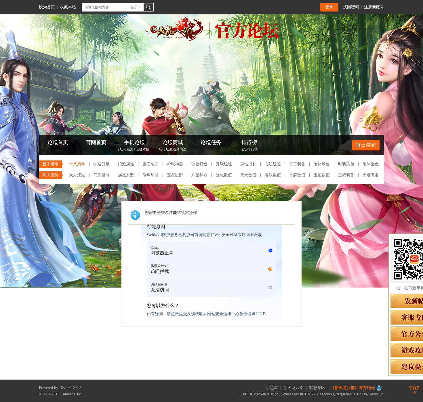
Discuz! (65, 388)
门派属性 (126, 164)
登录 (329, 7)
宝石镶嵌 (150, 164)
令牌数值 (297, 175)
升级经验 (224, 164)
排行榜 (249, 145)
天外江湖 (77, 175)
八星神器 (199, 175)
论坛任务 (211, 142)
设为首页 (47, 7)
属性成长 (248, 164)
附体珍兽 (322, 164)
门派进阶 (102, 175)
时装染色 (346, 164)
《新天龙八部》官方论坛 (353, 388)
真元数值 (248, 175)
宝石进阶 (175, 175)
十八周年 (77, 164)
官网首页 (96, 142)
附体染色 (371, 164)
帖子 (134, 7)
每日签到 (366, 145)
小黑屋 (272, 388)
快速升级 (102, 164)
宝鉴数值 (322, 175)
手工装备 (297, 164)
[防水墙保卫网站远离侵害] (379, 388)
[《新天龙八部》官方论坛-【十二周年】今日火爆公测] (211, 40)
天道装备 (371, 175)
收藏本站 (68, 7)
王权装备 (346, 175)
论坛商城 (172, 145)
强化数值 (224, 175)
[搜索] (148, 7)
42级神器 (175, 164)
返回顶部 (414, 386)
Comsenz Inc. (71, 394)
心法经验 (273, 164)
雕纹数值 (273, 175)
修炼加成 (150, 175)
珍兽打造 (199, 164)
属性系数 (126, 175)
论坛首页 (57, 142)
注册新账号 (374, 7)
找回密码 (351, 7)
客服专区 (317, 388)
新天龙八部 (293, 388)
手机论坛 (134, 145)
